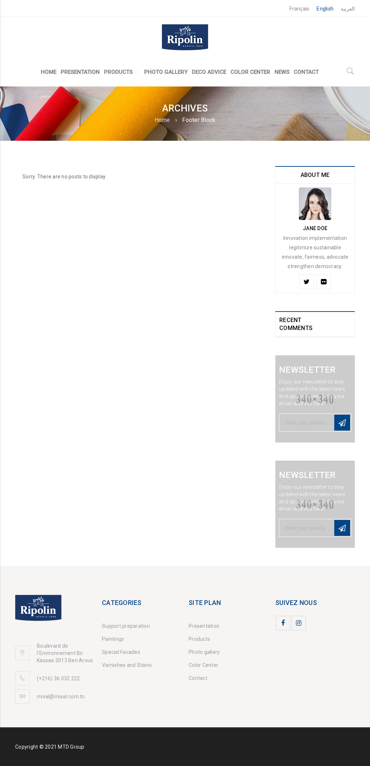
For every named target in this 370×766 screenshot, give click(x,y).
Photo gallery (204, 652)
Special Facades (121, 652)
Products (199, 639)
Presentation (204, 626)
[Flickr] (324, 282)
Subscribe (342, 423)
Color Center (203, 665)
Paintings (113, 639)
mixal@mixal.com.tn (61, 696)
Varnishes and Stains (127, 665)
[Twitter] (306, 282)
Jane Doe (315, 228)
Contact (198, 678)
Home (162, 120)
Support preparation (126, 626)
